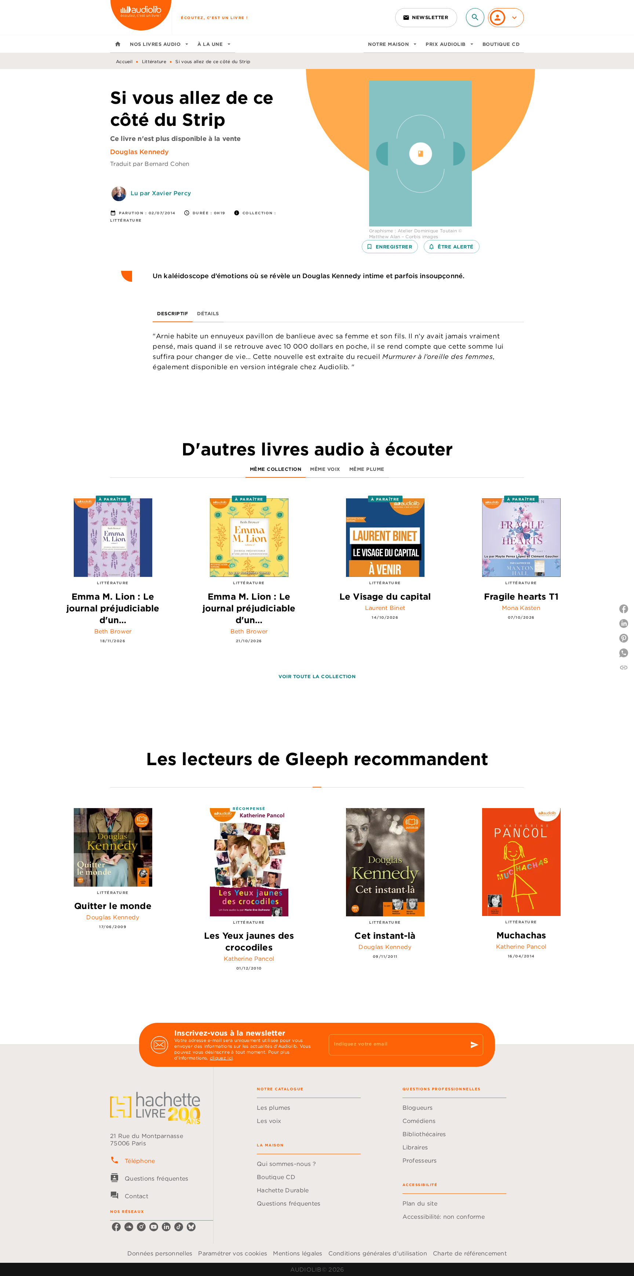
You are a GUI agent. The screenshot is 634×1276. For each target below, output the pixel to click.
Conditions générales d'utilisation (377, 1253)
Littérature (154, 61)
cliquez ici (221, 1058)
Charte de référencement (470, 1253)
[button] (426, 17)
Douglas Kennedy (139, 152)
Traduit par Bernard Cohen (150, 163)
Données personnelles (159, 1253)
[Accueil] (141, 17)
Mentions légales (297, 1253)
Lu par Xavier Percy (161, 193)
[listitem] (116, 1227)
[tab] (117, 44)
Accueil (124, 61)
